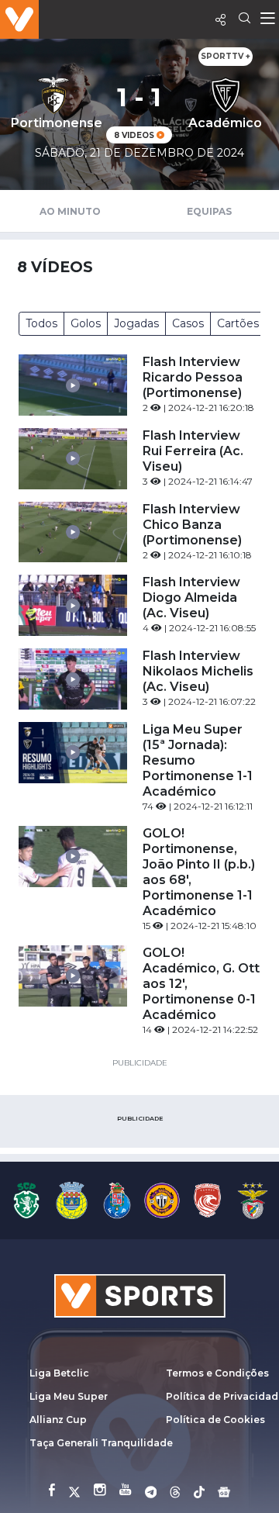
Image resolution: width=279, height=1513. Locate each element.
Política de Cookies (215, 1419)
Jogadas (136, 323)
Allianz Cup (58, 1419)
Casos (188, 323)
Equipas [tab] (209, 211)
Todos (41, 323)
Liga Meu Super (68, 1396)
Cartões (238, 323)
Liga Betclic (59, 1373)
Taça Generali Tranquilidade (101, 1443)
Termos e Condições (217, 1373)
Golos (86, 323)
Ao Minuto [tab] (70, 211)
